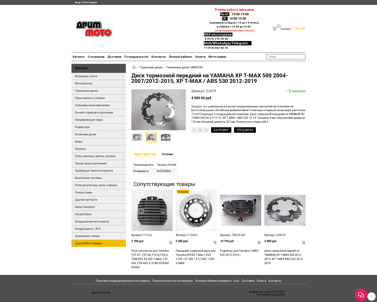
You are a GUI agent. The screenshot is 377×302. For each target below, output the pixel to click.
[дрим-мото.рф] (92, 27)
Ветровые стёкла (86, 76)
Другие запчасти (86, 199)
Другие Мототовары (88, 243)
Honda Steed (83, 214)
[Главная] (134, 67)
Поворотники (83, 192)
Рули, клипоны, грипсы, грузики (95, 156)
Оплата (200, 56)
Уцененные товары (87, 236)
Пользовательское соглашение (172, 280)
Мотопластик (83, 83)
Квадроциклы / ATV (88, 228)
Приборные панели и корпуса (94, 170)
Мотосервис (218, 56)
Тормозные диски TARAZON (184, 67)
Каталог (79, 56)
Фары (78, 141)
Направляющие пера (88, 119)
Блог (236, 280)
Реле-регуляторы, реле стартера (96, 185)
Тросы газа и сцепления (90, 163)
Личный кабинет (180, 56)
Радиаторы (82, 127)
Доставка (114, 56)
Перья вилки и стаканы (90, 98)
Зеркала (80, 148)
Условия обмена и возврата (213, 280)
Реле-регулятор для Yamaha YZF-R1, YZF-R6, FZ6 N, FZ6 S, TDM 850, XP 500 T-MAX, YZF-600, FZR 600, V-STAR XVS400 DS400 (150, 259)
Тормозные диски (150, 67)
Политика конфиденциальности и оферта (123, 280)
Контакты (158, 56)
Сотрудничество (136, 56)
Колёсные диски (85, 134)
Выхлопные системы (88, 177)
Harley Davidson (85, 207)
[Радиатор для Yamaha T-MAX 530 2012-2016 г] (240, 210)
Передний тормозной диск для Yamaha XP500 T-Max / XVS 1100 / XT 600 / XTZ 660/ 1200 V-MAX (196, 257)
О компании (96, 56)
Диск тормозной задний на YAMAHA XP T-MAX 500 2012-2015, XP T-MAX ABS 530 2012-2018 (284, 257)
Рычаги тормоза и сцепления (94, 112)
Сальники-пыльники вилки (92, 105)
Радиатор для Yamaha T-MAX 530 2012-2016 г (239, 252)
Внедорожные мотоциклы (92, 221)
